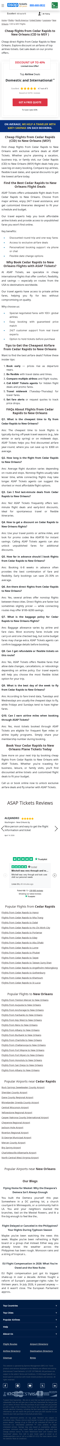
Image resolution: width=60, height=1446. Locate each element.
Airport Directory (39, 1344)
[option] (30, 828)
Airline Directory (11, 1351)
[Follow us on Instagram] (18, 1385)
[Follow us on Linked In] (55, 1385)
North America (21, 20)
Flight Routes (10, 1344)
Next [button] (56, 828)
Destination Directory (41, 1351)
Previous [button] (3, 828)
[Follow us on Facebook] (5, 1385)
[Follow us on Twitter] (42, 1385)
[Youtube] (30, 1385)
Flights (11, 20)
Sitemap (7, 1357)
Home (4, 20)
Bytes (33, 1357)
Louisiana (47, 20)
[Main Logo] (17, 5)
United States (35, 20)
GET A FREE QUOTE (30, 102)
